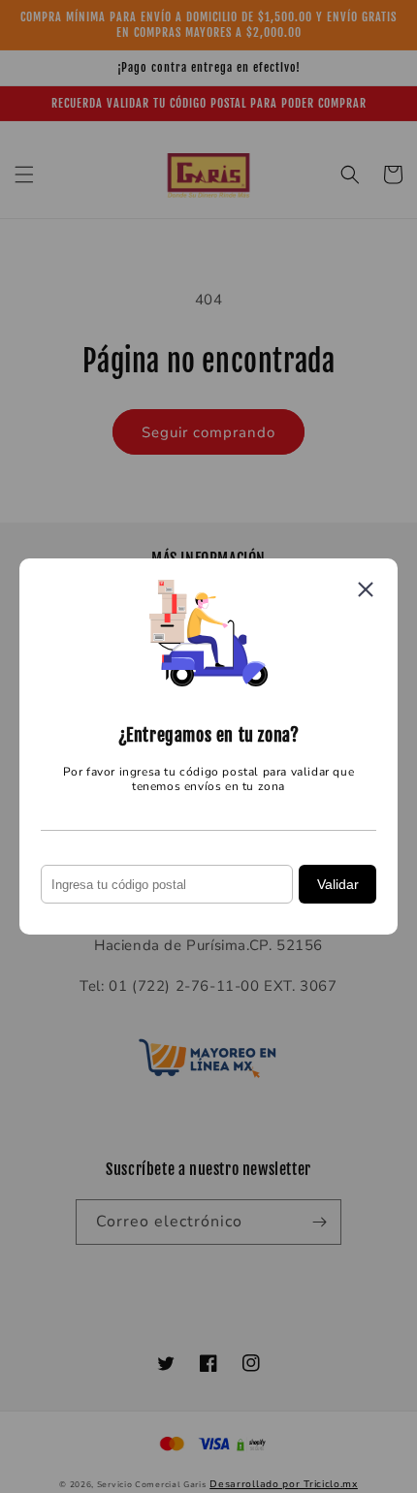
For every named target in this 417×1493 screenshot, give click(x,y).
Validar (338, 884)
